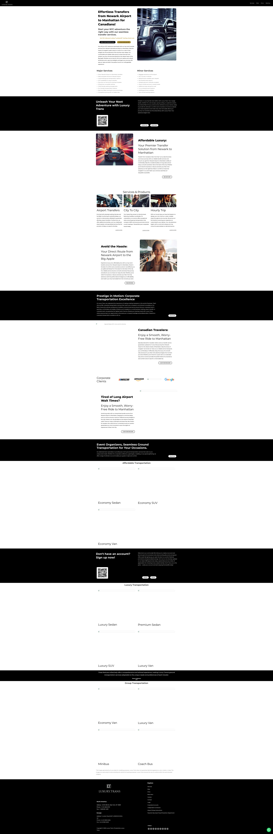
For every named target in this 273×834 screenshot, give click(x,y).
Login (149, 802)
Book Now (150, 794)
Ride (257, 3)
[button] (124, 42)
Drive (262, 3)
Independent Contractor (154, 807)
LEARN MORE (118, 230)
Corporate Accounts (153, 805)
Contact (150, 799)
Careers (150, 797)
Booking (268, 3)
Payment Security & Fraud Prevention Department (161, 813)
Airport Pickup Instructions (155, 810)
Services (252, 3)
